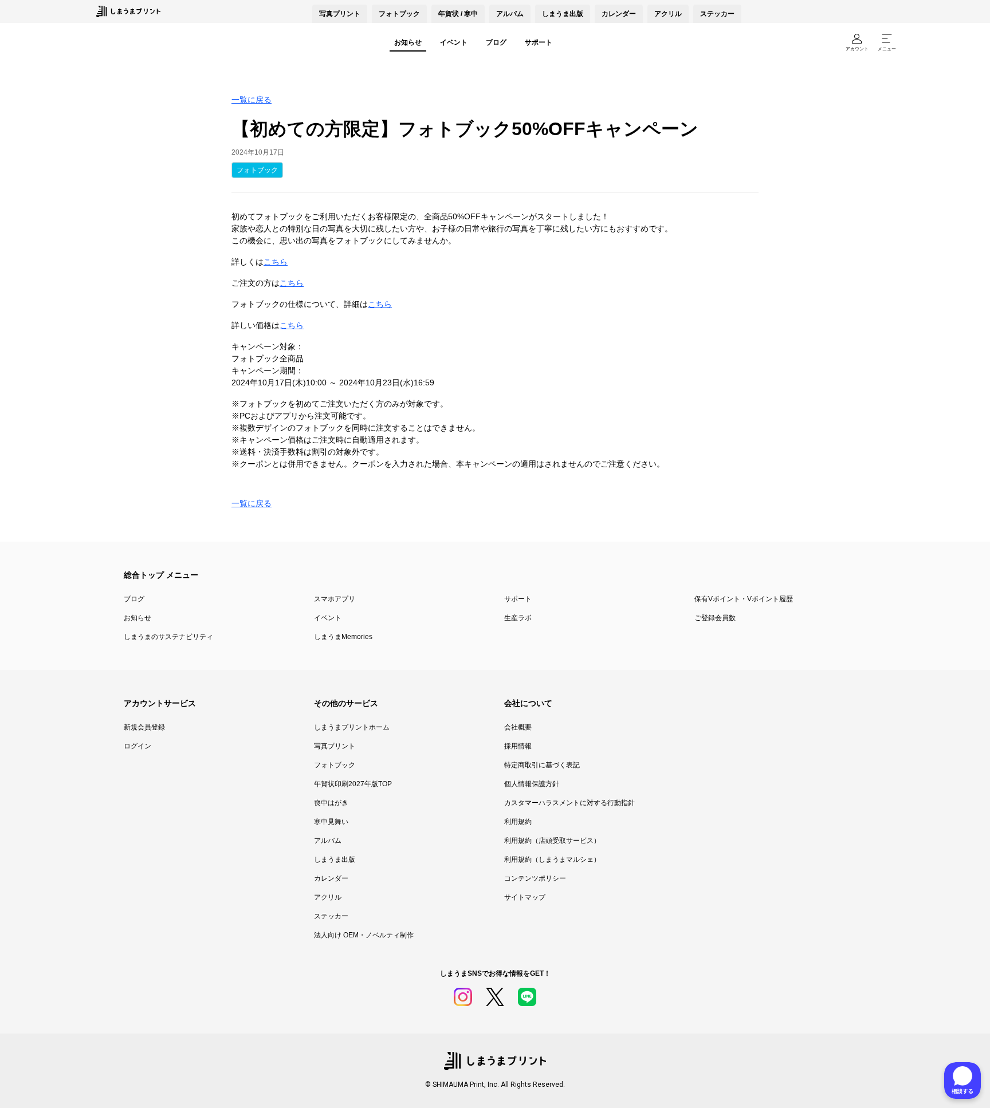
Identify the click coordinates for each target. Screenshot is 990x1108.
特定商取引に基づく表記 (542, 765)
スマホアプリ (334, 599)
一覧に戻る (251, 99)
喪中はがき (331, 803)
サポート (538, 42)
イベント (453, 42)
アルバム (510, 14)
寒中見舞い (331, 822)
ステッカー (717, 14)
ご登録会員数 (715, 618)
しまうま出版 (562, 14)
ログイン (137, 746)
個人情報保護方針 (531, 784)
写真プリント (334, 746)
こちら (276, 261)
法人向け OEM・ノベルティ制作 (364, 935)
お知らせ (408, 42)
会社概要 (518, 727)
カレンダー (619, 14)
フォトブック (399, 14)
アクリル (668, 14)
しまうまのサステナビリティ (168, 637)
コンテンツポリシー (535, 878)
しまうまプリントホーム (352, 727)
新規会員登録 (144, 727)
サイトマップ (524, 897)
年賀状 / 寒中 (458, 14)
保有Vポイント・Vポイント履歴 (743, 599)
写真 (339, 14)
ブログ (496, 42)
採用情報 (518, 746)
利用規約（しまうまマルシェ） (552, 859)
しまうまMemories (343, 637)
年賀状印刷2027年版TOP (353, 784)
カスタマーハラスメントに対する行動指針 (569, 803)
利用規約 (518, 822)
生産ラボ (518, 618)
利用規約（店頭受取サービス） (552, 841)
